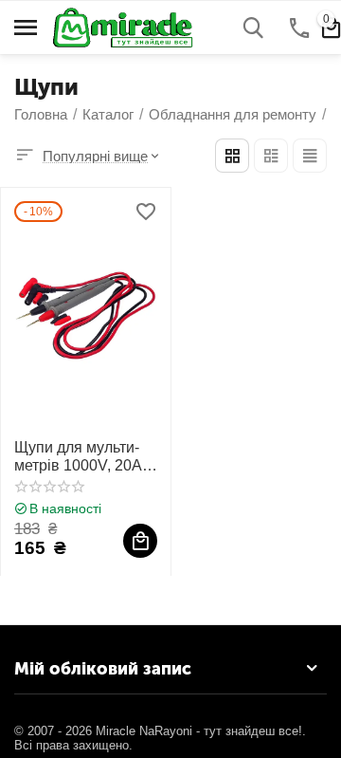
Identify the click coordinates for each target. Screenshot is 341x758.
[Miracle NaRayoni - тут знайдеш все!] (131, 26)
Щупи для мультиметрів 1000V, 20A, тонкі (80, 456)
